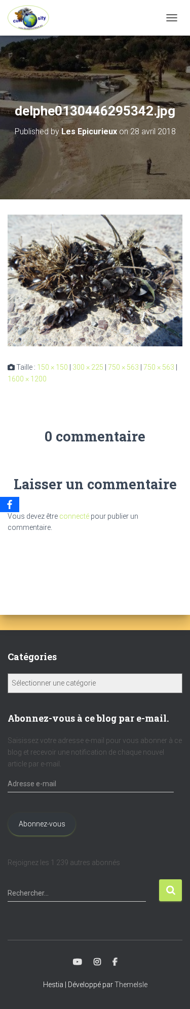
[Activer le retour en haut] (170, 988)
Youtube (77, 962)
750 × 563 (123, 367)
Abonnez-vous (42, 824)
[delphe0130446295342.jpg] (95, 280)
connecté (74, 516)
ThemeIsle (131, 985)
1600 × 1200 (27, 379)
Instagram (97, 962)
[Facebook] (9, 504)
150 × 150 (52, 367)
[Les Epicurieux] (32, 18)
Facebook (115, 962)
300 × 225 (87, 367)
